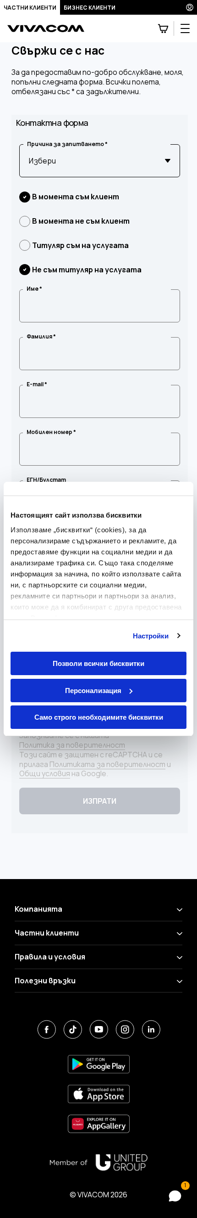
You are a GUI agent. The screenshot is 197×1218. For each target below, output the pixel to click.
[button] (175, 1196)
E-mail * (37, 384)
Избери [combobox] (42, 161)
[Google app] (99, 1064)
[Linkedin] (151, 1029)
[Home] (45, 29)
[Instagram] (124, 1029)
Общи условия (44, 773)
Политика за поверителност (72, 745)
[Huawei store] (99, 1123)
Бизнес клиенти (89, 7)
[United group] (98, 1162)
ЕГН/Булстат (46, 480)
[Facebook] (46, 1029)
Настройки (151, 636)
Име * (34, 289)
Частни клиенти (30, 7)
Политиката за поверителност (107, 764)
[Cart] (163, 28)
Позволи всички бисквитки (98, 663)
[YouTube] (98, 1029)
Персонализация (93, 690)
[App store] (99, 1093)
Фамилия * (41, 336)
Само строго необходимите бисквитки (98, 717)
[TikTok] (72, 1029)
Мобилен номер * (51, 432)
